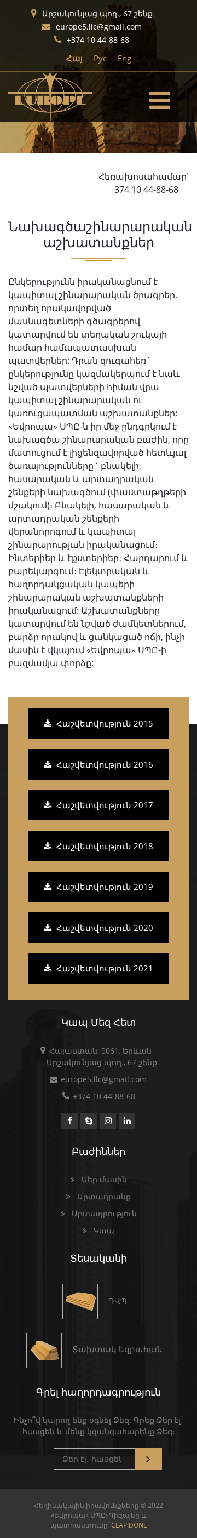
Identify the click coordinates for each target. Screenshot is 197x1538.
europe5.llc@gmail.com (99, 26)
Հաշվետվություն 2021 (103, 968)
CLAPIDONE (129, 1525)
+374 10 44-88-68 (98, 40)
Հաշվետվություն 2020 (103, 927)
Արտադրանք (103, 1196)
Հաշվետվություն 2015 (103, 723)
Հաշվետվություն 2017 (103, 804)
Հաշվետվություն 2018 (103, 846)
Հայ (74, 58)
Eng (124, 58)
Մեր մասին (103, 1179)
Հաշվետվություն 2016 (103, 764)
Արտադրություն (103, 1213)
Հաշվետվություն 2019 (103, 886)
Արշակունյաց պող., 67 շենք (97, 13)
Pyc (100, 58)
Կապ (102, 1230)
